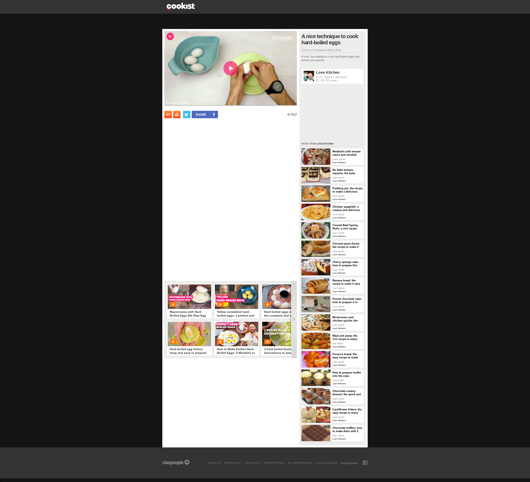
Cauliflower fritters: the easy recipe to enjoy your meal (347, 411)
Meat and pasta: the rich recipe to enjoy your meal (344, 337)
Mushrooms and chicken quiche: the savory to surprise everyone (345, 319)
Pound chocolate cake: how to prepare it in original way (347, 300)
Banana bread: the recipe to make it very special (346, 282)
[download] (177, 114)
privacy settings (275, 463)
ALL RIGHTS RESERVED (300, 463)
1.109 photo (340, 77)
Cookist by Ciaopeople (326, 463)
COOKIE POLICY (253, 463)
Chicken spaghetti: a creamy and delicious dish (346, 208)
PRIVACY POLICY (233, 463)
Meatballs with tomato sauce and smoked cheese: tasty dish (346, 153)
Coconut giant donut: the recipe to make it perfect (346, 245)
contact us (214, 463)
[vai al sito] (181, 9)
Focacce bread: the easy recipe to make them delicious (345, 356)
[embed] (168, 114)
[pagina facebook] (365, 462)
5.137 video (323, 77)
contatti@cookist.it (349, 463)
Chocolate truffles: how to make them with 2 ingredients (347, 429)
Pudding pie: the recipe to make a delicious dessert (347, 190)
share (201, 114)
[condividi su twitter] (186, 114)
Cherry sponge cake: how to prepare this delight (345, 263)
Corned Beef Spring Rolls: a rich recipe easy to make (345, 227)
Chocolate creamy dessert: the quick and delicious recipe (346, 392)
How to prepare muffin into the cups (346, 374)
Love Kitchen (328, 72)
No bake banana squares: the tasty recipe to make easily (346, 171)
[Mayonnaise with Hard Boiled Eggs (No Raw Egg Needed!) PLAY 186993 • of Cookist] (189, 296)
